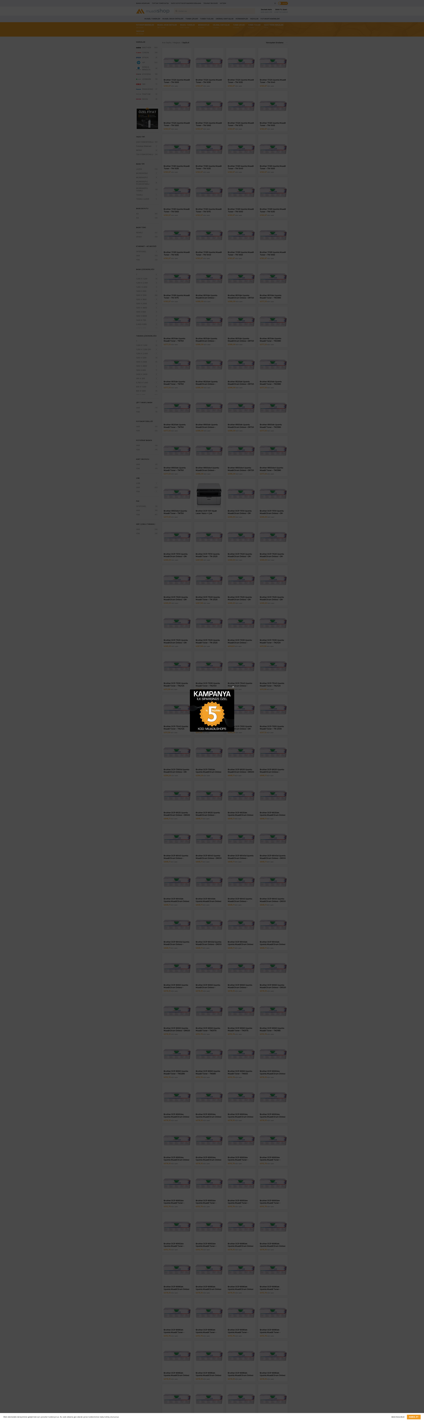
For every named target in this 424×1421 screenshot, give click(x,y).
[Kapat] (233, 686)
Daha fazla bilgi (398, 1417)
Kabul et (413, 1417)
